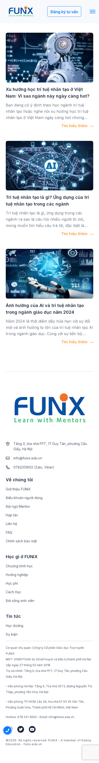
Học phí (12, 583)
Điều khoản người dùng (24, 498)
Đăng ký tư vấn (64, 11)
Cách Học (13, 592)
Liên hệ (11, 524)
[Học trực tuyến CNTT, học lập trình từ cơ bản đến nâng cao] (21, 11)
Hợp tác (12, 515)
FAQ (9, 532)
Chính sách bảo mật (21, 541)
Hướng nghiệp (17, 575)
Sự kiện (12, 634)
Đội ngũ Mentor (18, 506)
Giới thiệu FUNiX (18, 489)
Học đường (14, 626)
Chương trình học (19, 566)
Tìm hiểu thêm (74, 125)
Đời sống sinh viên (20, 601)
